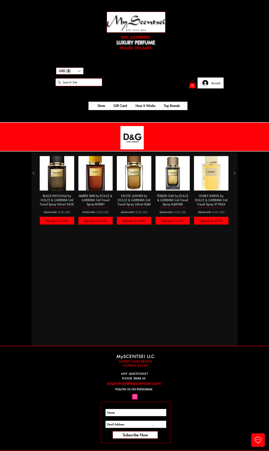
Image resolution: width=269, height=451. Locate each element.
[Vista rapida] (57, 173)
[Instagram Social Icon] (135, 397)
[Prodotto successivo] (234, 173)
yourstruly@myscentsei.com (134, 383)
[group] (134, 190)
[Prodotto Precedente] (33, 173)
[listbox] (69, 71)
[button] (69, 71)
